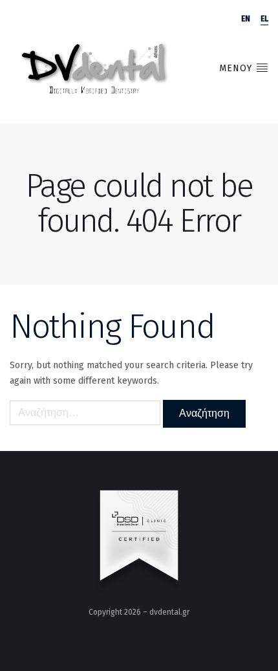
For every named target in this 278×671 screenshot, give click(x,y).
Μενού (237, 68)
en (245, 18)
